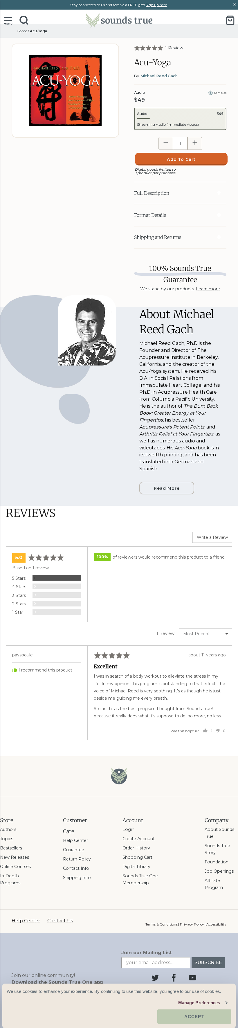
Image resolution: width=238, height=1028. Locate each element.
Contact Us (60, 920)
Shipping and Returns (157, 237)
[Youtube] (192, 978)
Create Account (138, 838)
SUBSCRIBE (208, 962)
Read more (167, 488)
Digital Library (136, 866)
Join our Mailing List (146, 952)
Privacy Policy (192, 924)
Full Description (151, 193)
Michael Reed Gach (159, 75)
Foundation (216, 862)
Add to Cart (181, 159)
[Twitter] (155, 978)
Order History (136, 848)
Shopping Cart (137, 857)
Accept (194, 1016)
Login (128, 829)
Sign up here (156, 5)
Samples (220, 93)
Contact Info (76, 868)
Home (22, 31)
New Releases (14, 857)
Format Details (150, 215)
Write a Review (212, 537)
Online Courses (15, 866)
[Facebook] (174, 978)
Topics (6, 838)
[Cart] (230, 20)
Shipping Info (77, 877)
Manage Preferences (199, 1002)
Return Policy (77, 859)
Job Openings (219, 871)
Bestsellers (11, 848)
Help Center (75, 840)
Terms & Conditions (161, 924)
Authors (8, 829)
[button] (8, 20)
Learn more (208, 288)
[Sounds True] (119, 20)
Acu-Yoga (38, 31)
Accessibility (216, 924)
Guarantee (73, 849)
